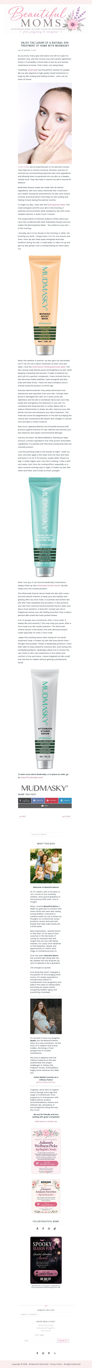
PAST (22, 816)
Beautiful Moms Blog (46, 20)
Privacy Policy (56, 1364)
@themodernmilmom (46, 1082)
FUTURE (66, 816)
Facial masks (23, 167)
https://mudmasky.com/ (32, 777)
